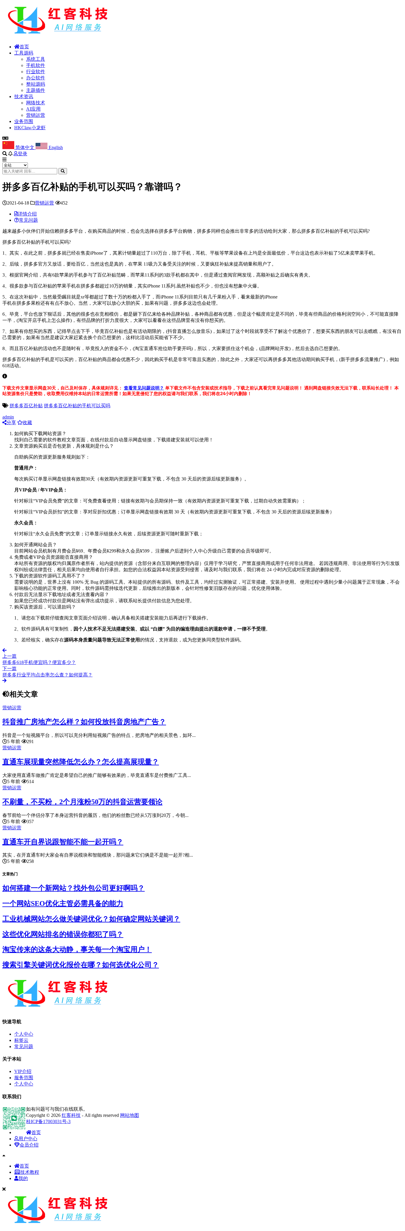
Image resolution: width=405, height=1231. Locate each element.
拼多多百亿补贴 (26, 405)
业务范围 (23, 121)
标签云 (21, 1040)
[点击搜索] (62, 171)
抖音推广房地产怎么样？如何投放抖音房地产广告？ (84, 722)
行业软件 (35, 71)
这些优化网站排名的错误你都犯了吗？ (62, 934)
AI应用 (33, 108)
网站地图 (129, 1115)
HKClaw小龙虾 (30, 127)
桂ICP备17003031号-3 (48, 1121)
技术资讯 (23, 96)
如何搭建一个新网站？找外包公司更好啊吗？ (73, 888)
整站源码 (35, 84)
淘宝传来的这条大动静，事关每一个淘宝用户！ (77, 949)
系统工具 (35, 59)
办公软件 (35, 77)
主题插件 (35, 90)
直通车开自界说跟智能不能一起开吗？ (62, 842)
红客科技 (71, 1115)
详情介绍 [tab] (27, 213)
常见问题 (23, 1046)
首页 (24, 46)
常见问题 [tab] (28, 220)
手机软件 (35, 65)
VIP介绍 (22, 1071)
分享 (11, 422)
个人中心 (23, 1034)
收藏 (27, 422)
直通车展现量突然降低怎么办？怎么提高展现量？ (80, 762)
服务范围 (23, 1077)
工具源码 (23, 52)
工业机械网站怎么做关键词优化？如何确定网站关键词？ (91, 919)
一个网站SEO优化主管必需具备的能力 (62, 903)
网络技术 (35, 102)
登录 (22, 153)
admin (8, 416)
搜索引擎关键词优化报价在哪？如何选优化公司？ (80, 965)
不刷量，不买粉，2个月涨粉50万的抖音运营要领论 (82, 802)
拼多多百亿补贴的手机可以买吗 (77, 405)
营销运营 (35, 115)
